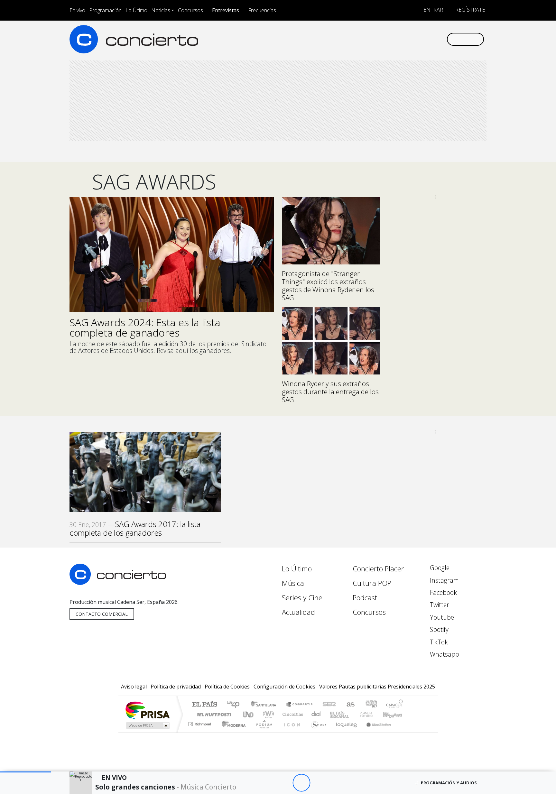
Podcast (365, 598)
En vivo (77, 10)
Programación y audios (449, 783)
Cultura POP (372, 583)
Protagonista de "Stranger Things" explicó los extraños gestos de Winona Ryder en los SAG (328, 285)
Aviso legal (134, 686)
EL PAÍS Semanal (333, 714)
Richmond (200, 732)
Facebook (442, 592)
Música (293, 583)
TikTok (438, 642)
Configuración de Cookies (284, 686)
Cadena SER (329, 705)
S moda (316, 732)
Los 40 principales (235, 705)
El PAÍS (204, 705)
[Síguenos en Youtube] (409, 39)
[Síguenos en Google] (367, 39)
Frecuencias (262, 10)
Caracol (394, 705)
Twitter (438, 604)
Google (438, 567)
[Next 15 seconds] (319, 783)
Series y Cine (302, 598)
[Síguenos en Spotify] (420, 39)
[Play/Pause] (301, 783)
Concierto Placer (378, 569)
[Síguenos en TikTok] (431, 39)
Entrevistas (225, 10)
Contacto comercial (102, 614)
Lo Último (136, 10)
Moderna (232, 732)
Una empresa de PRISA (147, 710)
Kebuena (395, 714)
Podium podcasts (200, 722)
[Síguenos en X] (399, 39)
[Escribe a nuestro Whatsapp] (441, 39)
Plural (262, 732)
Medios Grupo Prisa (147, 725)
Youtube (441, 617)
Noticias (160, 10)
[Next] (337, 783)
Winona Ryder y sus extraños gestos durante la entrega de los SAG (330, 391)
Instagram (443, 580)
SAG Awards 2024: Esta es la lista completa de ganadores (145, 327)
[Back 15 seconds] (283, 783)
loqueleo (344, 732)
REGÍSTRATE (469, 9)
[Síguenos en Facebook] (388, 39)
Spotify (438, 629)
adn (370, 705)
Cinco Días (291, 714)
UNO (248, 714)
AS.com (349, 705)
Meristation (375, 732)
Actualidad (298, 612)
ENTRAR (432, 9)
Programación (105, 10)
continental (316, 714)
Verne (352, 714)
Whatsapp (443, 654)
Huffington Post (213, 714)
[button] (25, 771)
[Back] (266, 783)
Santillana (265, 705)
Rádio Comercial (404, 732)
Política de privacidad (176, 686)
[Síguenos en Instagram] (378, 39)
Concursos (190, 10)
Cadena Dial (372, 714)
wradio (267, 714)
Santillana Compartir (299, 705)
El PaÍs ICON (290, 732)
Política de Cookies (227, 686)
